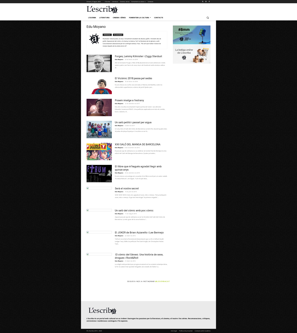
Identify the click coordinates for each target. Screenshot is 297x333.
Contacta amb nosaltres (202, 331)
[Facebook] (209, 1)
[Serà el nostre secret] (99, 195)
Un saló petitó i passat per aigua (133, 122)
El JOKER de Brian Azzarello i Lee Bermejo (139, 232)
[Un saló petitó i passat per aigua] (99, 129)
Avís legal (174, 331)
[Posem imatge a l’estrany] (99, 107)
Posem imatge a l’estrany (129, 100)
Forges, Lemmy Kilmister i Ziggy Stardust (138, 56)
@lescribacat (162, 281)
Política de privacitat (185, 331)
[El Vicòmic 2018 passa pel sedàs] (99, 85)
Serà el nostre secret (127, 188)
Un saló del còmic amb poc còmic (134, 210)
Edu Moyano (119, 59)
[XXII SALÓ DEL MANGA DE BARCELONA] (99, 151)
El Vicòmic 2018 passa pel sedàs (133, 78)
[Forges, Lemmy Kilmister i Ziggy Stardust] (99, 63)
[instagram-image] (89, 292)
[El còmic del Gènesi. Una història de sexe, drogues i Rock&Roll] (99, 261)
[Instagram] (206, 1)
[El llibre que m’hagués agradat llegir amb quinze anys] (99, 173)
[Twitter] (202, 1)
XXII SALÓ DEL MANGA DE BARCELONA (137, 144)
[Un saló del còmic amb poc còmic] (99, 217)
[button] (207, 17)
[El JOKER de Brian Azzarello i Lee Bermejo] (99, 239)
